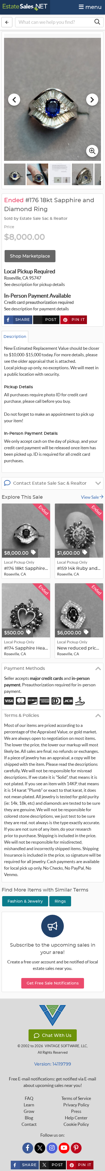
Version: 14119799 (52, 1064)
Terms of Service (76, 1098)
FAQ (29, 1098)
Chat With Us (56, 1035)
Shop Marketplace (30, 256)
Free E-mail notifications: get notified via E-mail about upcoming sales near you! (52, 1082)
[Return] (6, 22)
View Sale (90, 497)
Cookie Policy (76, 1124)
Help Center (76, 1117)
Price (9, 227)
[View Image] (15, 174)
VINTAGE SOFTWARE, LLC (66, 1046)
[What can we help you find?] (97, 22)
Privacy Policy (76, 1104)
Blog (29, 1117)
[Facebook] (27, 1148)
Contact (29, 1124)
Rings (60, 901)
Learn (29, 1104)
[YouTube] (64, 1148)
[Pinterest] (76, 1148)
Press (76, 1111)
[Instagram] (52, 1148)
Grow (29, 1111)
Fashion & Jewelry (25, 901)
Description (15, 336)
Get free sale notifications (53, 983)
